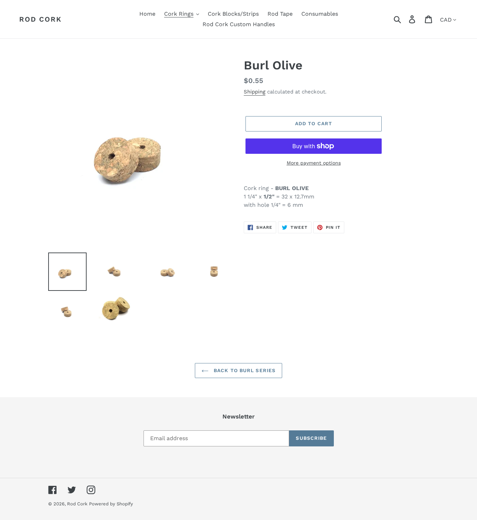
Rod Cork (40, 19)
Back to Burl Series (244, 370)
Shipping (254, 92)
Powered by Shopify (111, 503)
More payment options (314, 163)
